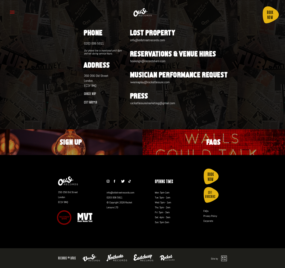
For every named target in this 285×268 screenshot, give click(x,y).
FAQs (205, 211)
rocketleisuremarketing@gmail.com (152, 103)
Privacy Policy (210, 216)
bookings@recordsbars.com (147, 61)
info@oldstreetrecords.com (147, 40)
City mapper (90, 102)
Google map (90, 93)
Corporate (208, 221)
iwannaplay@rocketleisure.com (150, 82)
